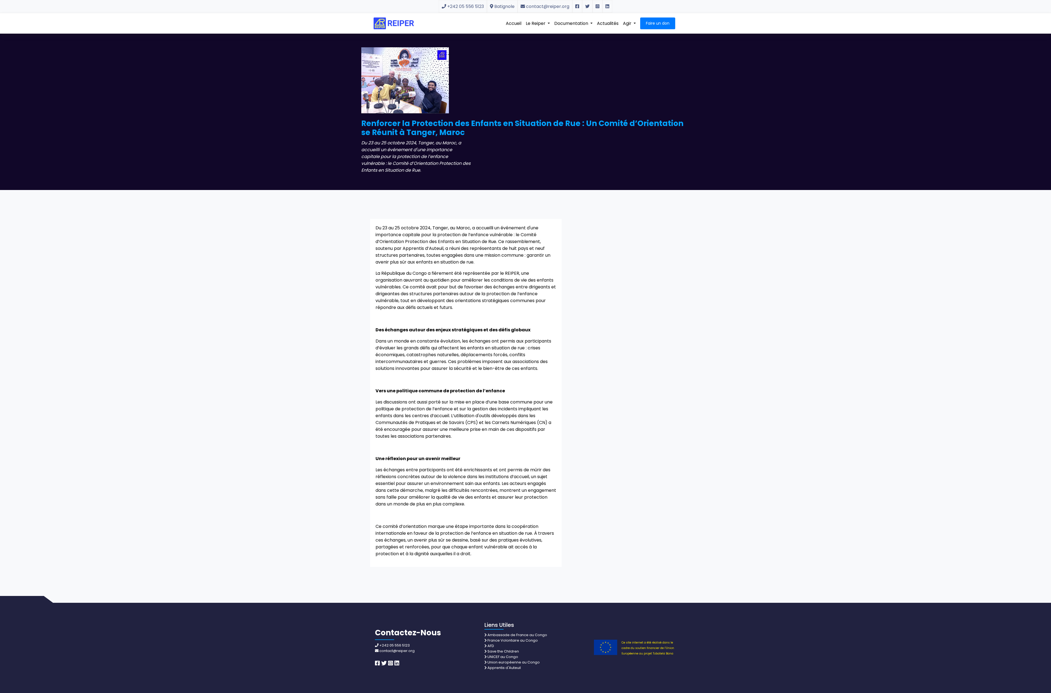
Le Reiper (536, 23)
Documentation (571, 23)
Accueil (513, 23)
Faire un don (657, 23)
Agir (628, 23)
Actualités (608, 23)
